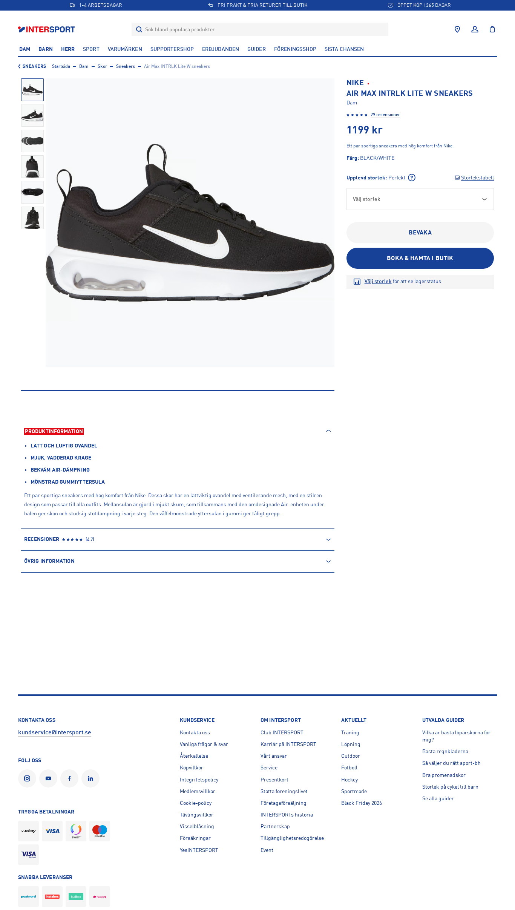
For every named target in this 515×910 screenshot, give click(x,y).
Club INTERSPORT (282, 732)
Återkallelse (194, 756)
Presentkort (274, 780)
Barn (45, 49)
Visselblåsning (197, 826)
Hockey (349, 780)
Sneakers (34, 66)
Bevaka (420, 232)
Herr (68, 49)
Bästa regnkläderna (445, 751)
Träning (350, 732)
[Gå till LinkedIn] (92, 778)
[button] (32, 90)
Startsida (61, 66)
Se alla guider (438, 798)
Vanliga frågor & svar (204, 744)
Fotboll (349, 767)
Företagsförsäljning (284, 803)
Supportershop (172, 49)
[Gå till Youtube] (49, 778)
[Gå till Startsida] (47, 29)
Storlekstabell (477, 178)
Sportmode (354, 791)
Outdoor (350, 756)
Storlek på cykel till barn (450, 787)
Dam (24, 49)
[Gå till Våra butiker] (457, 29)
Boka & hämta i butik (420, 258)
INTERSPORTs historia (287, 815)
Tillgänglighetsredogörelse (292, 838)
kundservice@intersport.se (54, 732)
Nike (355, 82)
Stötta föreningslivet (284, 791)
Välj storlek (378, 281)
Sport (91, 49)
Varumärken (125, 49)
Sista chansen (344, 49)
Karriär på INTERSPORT (288, 744)
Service (269, 767)
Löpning (350, 744)
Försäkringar (195, 838)
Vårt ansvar (274, 756)
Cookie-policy (196, 803)
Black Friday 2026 (361, 803)
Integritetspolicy (199, 780)
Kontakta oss (195, 732)
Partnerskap (275, 826)
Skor (102, 66)
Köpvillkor (191, 767)
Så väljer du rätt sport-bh (451, 763)
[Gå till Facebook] (70, 778)
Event (267, 850)
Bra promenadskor (444, 775)
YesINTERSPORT (199, 850)
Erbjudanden (220, 49)
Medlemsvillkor (197, 791)
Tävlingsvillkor (196, 815)
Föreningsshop (295, 49)
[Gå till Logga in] (475, 29)
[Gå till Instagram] (28, 778)
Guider (256, 49)
